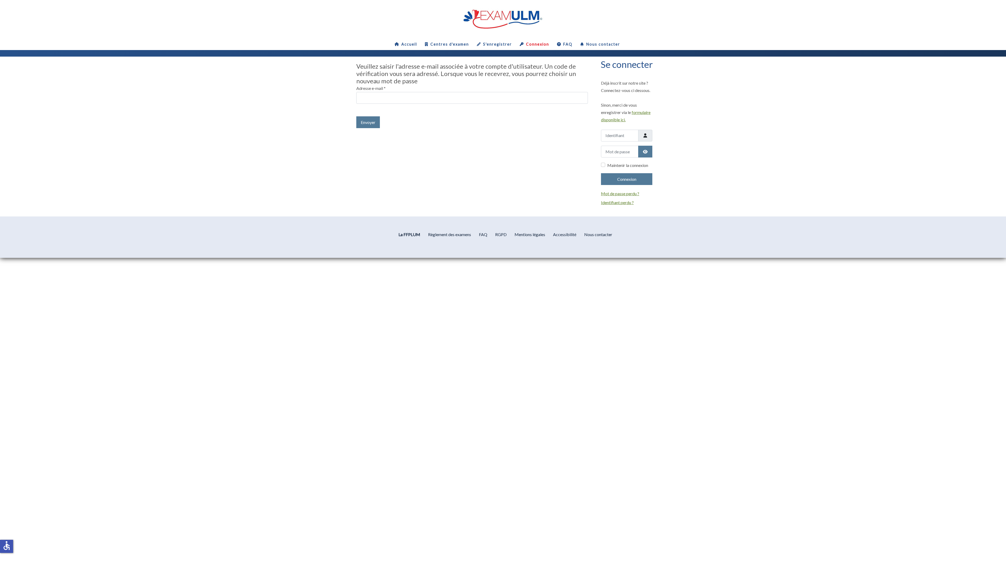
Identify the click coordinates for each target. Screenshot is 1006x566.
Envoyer (368, 122)
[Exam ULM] (503, 18)
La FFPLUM (409, 234)
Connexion (537, 44)
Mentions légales (530, 234)
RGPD (501, 234)
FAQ (567, 44)
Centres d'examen (449, 44)
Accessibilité (564, 234)
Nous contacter (603, 44)
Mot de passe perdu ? (620, 193)
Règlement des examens (449, 234)
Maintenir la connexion (627, 165)
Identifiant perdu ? (617, 202)
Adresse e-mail (371, 88)
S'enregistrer (497, 44)
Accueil (409, 44)
